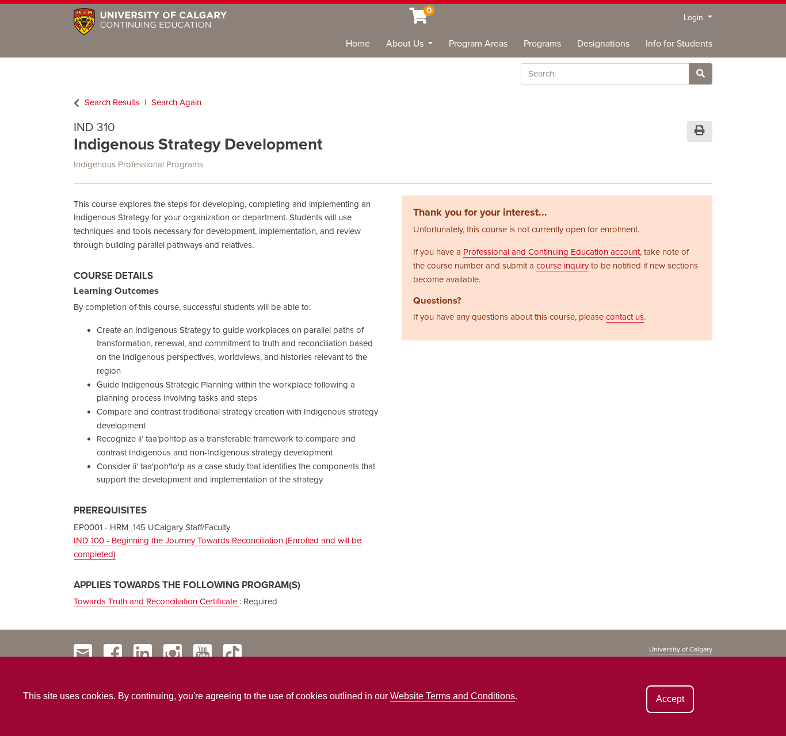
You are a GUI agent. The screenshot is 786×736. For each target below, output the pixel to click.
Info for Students (679, 43)
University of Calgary (680, 649)
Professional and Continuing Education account (551, 252)
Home (358, 43)
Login (694, 17)
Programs (542, 43)
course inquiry (562, 265)
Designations (603, 43)
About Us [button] (406, 43)
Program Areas (478, 43)
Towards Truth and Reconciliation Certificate (156, 601)
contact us (625, 317)
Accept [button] (670, 699)
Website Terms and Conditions (452, 696)
